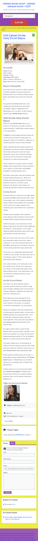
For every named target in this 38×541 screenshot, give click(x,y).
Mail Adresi (7, 459)
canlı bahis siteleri (18, 540)
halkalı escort (15, 533)
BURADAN (18, 435)
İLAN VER (19, 22)
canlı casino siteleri (29, 540)
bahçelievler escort (5, 538)
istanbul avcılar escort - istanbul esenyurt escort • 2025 (19, 5)
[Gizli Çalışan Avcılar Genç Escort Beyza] (19, 63)
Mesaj (5, 472)
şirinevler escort (15, 538)
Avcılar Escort (12, 28)
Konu (5, 466)
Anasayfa (4, 28)
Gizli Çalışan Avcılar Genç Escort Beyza (14, 37)
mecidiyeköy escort (5, 533)
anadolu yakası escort (6, 535)
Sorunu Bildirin (8, 421)
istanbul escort (30, 533)
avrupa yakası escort (19, 535)
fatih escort (22, 533)
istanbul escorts (29, 535)
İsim (4, 452)
